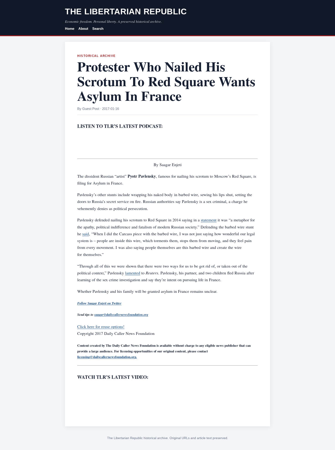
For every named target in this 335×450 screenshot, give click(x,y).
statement (208, 219)
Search (97, 28)
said (85, 233)
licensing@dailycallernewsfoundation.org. (107, 356)
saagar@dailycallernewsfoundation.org (121, 314)
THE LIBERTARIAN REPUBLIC (126, 11)
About (83, 28)
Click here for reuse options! (100, 326)
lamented (132, 273)
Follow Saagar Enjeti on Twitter (99, 303)
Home (69, 28)
